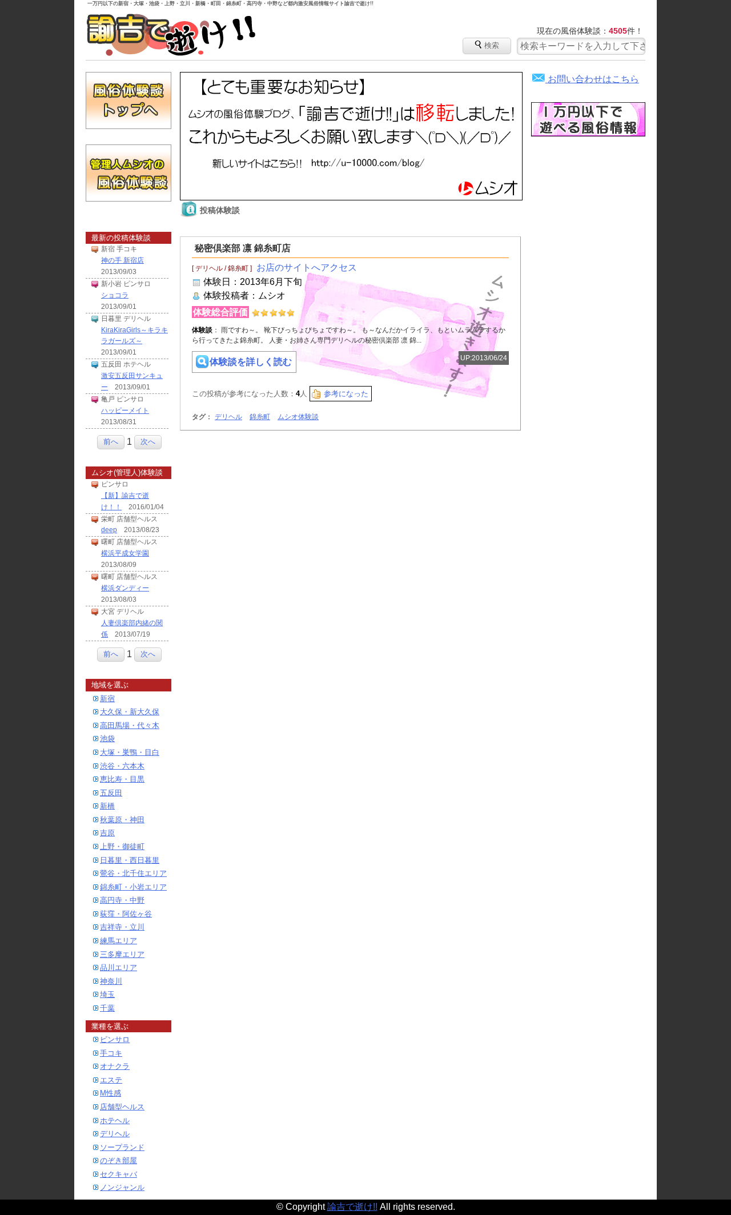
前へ (110, 441)
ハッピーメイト (125, 411)
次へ (147, 441)
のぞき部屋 (118, 1160)
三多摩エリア (122, 954)
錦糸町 (260, 417)
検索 (487, 44)
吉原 (107, 832)
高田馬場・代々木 (129, 725)
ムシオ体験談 (298, 417)
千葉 (107, 1008)
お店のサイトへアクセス (306, 267)
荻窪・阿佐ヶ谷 (126, 914)
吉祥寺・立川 (122, 927)
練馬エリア (118, 940)
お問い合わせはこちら (585, 79)
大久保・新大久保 (129, 711)
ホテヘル (115, 1120)
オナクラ (115, 1066)
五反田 (111, 792)
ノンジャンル (122, 1187)
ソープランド (122, 1147)
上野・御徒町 (122, 846)
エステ (111, 1080)
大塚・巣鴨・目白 (129, 752)
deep (109, 530)
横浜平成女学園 (125, 553)
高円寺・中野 (122, 900)
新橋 (107, 806)
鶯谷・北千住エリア (133, 873)
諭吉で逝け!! (171, 35)
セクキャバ (118, 1174)
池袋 (107, 738)
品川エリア (118, 967)
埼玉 (107, 994)
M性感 (110, 1093)
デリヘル (115, 1133)
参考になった (346, 393)
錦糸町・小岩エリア (133, 887)
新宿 (107, 698)
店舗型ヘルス (122, 1107)
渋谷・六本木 (122, 766)
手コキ (111, 1053)
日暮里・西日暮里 (129, 860)
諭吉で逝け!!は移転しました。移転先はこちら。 (351, 136)
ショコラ (114, 295)
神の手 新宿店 (122, 260)
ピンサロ (115, 1039)
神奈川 (111, 981)
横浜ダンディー (125, 588)
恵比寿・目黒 (122, 779)
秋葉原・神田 (122, 819)
